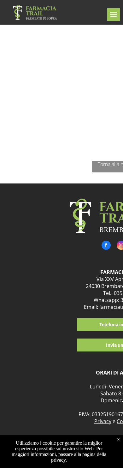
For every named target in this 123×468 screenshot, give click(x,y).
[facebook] (106, 246)
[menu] (113, 14)
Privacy (102, 421)
